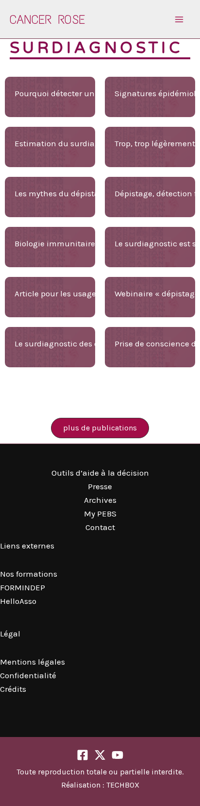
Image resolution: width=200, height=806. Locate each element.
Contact (100, 527)
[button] (100, 428)
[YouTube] (117, 755)
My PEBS (100, 513)
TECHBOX (122, 784)
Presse (100, 486)
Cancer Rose (47, 19)
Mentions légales (32, 662)
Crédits (13, 689)
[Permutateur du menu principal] (179, 19)
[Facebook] (82, 755)
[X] (100, 755)
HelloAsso (18, 601)
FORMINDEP (22, 587)
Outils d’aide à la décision (100, 473)
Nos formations (28, 574)
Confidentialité (28, 675)
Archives (100, 500)
